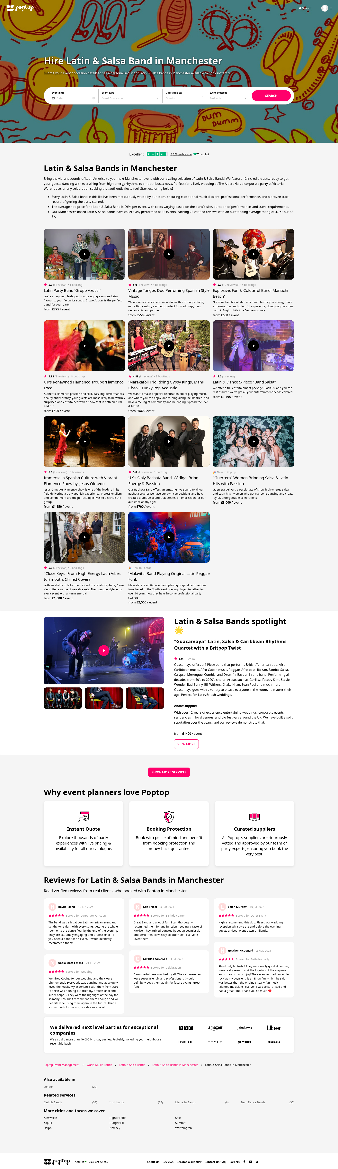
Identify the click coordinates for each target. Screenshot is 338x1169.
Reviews (168, 1162)
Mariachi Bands (185, 1102)
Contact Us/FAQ (215, 1162)
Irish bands (117, 1102)
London (49, 1087)
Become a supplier (189, 1162)
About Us (153, 1162)
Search (306, 8)
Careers (234, 1162)
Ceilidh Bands (53, 1102)
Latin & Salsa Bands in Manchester (175, 1065)
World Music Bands (99, 1065)
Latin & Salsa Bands (132, 1065)
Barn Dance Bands (253, 1102)
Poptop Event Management (61, 1065)
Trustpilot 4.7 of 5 (91, 1162)
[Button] (84, 254)
